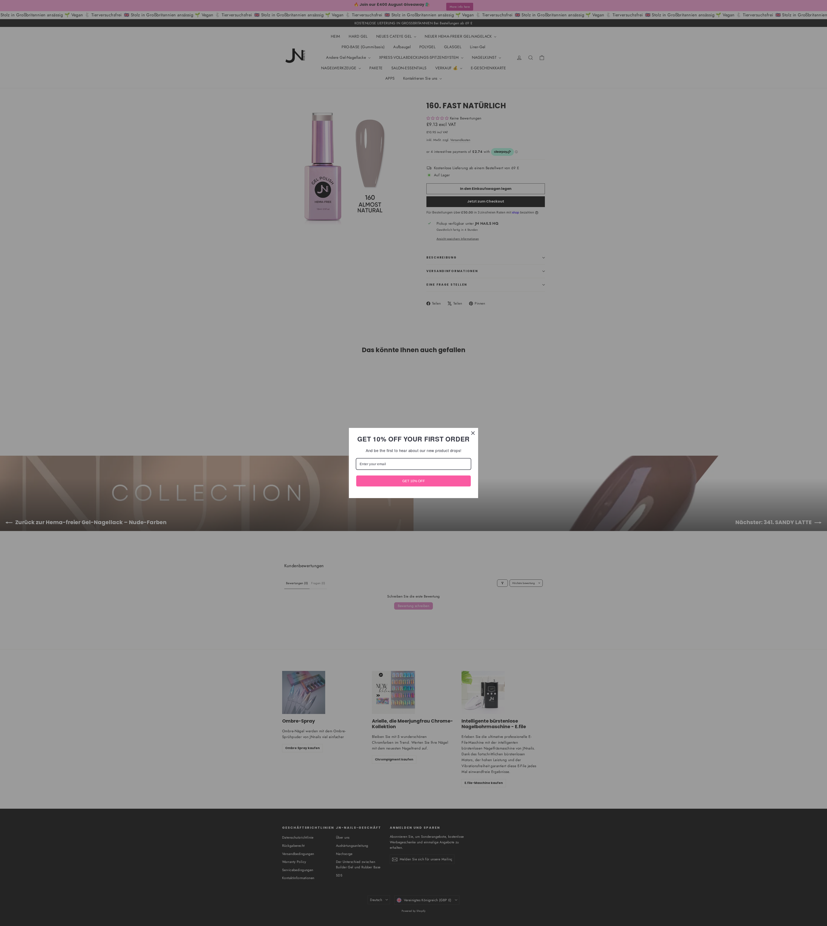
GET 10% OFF (413, 481)
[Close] (473, 433)
